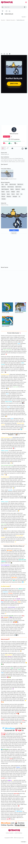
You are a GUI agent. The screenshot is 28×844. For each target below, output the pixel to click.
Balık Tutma (18, 187)
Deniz (18, 192)
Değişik (13, 192)
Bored (3, 192)
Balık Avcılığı (13, 184)
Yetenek (3, 199)
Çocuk (7, 192)
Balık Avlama (11, 187)
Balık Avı (4, 187)
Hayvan (3, 194)
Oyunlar (24, 17)
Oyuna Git (13, 233)
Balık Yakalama (5, 189)
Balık (6, 184)
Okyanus (9, 197)
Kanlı (17, 194)
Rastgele (15, 197)
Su (19, 197)
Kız (21, 194)
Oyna (14, 230)
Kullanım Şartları (10, 833)
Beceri (23, 189)
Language (23, 842)
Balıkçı (12, 189)
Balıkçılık (18, 189)
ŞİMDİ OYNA (14, 83)
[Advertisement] (14, 37)
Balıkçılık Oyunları (14, 134)
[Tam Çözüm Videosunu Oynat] (7, 173)
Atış (2, 184)
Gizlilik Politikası (18, 833)
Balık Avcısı (20, 184)
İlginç (8, 194)
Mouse (3, 197)
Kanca (13, 194)
